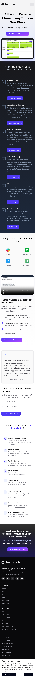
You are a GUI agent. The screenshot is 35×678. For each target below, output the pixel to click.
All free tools (5, 655)
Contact (4, 592)
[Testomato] (9, 4)
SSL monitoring (13, 177)
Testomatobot (6, 617)
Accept (30, 675)
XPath (23, 465)
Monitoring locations (8, 626)
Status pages (12, 202)
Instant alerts (13, 227)
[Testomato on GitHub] (17, 578)
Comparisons (5, 623)
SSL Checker (5, 637)
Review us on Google (8, 629)
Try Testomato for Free (17, 549)
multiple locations (23, 88)
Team (3, 598)
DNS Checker (5, 640)
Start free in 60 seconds (12, 340)
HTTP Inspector (6, 646)
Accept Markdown (7, 643)
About (3, 595)
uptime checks (22, 442)
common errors (20, 507)
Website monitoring (15, 123)
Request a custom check (12, 413)
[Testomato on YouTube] (22, 578)
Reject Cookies (9, 675)
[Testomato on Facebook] (8, 578)
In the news (5, 601)
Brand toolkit (5, 604)
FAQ (2, 620)
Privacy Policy (6, 671)
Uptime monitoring (15, 98)
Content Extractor (7, 652)
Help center (5, 614)
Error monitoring (14, 150)
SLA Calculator (6, 649)
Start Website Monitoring (17, 34)
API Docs (4, 611)
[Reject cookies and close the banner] (32, 661)
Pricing (3, 589)
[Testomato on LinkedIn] (3, 578)
